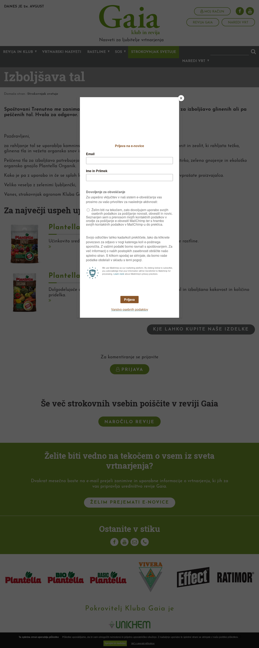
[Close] (181, 98)
